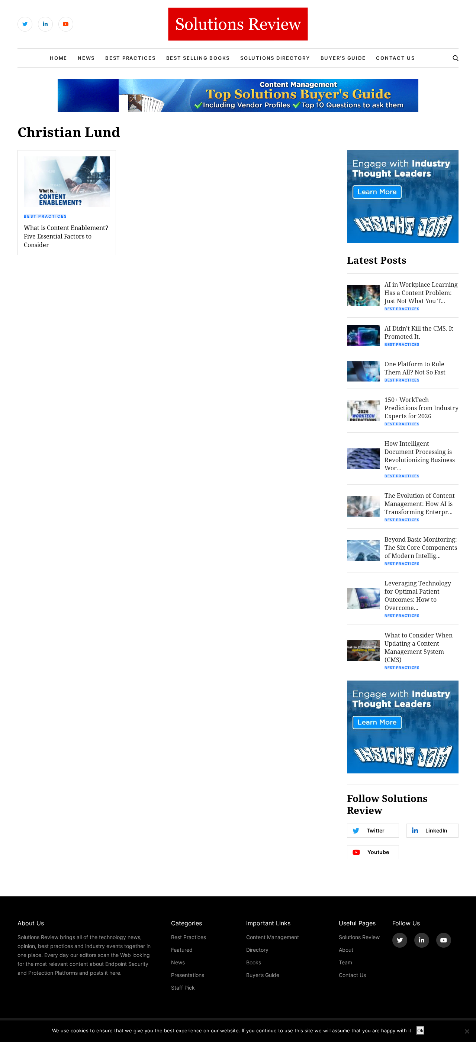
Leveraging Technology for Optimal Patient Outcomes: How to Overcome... (418, 595)
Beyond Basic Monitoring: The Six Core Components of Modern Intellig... (421, 547)
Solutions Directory (275, 58)
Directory (257, 949)
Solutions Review (359, 937)
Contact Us (395, 58)
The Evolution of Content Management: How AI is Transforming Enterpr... (420, 503)
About (346, 949)
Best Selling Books (198, 58)
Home (58, 58)
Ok (420, 1030)
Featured (182, 949)
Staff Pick (183, 987)
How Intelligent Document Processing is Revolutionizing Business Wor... (420, 455)
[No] (466, 1031)
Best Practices (130, 58)
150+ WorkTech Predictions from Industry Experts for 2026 (422, 408)
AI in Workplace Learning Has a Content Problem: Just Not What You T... (421, 292)
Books (253, 962)
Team (345, 962)
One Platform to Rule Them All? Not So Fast (415, 368)
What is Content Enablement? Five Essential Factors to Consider (66, 236)
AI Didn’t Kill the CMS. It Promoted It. (419, 332)
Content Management (272, 937)
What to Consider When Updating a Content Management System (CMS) (419, 647)
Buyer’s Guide (343, 58)
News (86, 58)
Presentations (187, 974)
